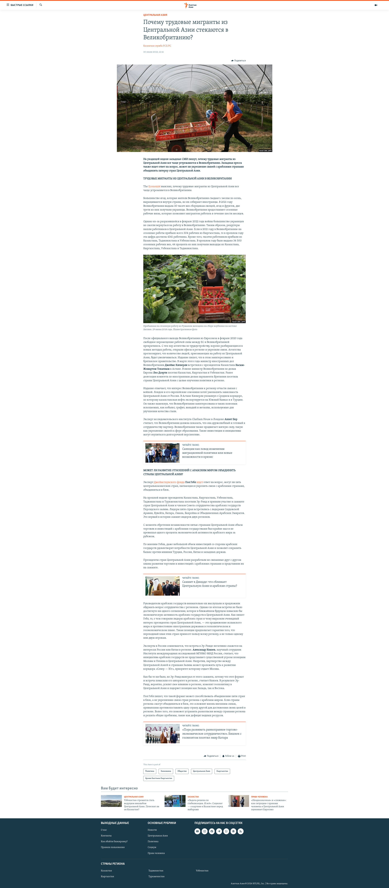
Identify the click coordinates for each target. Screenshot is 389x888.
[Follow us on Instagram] (204, 831)
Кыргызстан (107, 876)
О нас (104, 830)
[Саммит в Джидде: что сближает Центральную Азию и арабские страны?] (162, 586)
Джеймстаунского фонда (169, 482)
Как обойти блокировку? (114, 841)
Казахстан (193, 797)
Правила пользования (113, 847)
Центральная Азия (155, 15)
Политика (153, 841)
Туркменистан (156, 876)
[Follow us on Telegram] (219, 831)
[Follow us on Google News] (233, 831)
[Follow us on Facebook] (212, 831)
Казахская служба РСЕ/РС (157, 46)
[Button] (238, 61)
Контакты (106, 836)
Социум (152, 847)
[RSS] (240, 831)
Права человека (259, 797)
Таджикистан (155, 871)
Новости (152, 830)
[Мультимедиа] (375, 5)
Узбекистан (202, 871)
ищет (199, 482)
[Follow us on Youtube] (197, 831)
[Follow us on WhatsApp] (226, 831)
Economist (154, 186)
